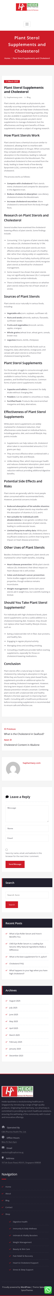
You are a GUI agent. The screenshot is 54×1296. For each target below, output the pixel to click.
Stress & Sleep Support (23, 1269)
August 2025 (14, 1000)
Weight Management (22, 1242)
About (8, 1193)
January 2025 (15, 1048)
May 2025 (13, 1021)
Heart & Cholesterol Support (25, 1262)
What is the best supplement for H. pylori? (28, 956)
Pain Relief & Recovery (23, 1256)
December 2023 (16, 1055)
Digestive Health (20, 1221)
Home (7, 58)
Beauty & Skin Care (21, 1249)
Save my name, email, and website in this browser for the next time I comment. (24, 855)
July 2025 (13, 1007)
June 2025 (13, 1014)
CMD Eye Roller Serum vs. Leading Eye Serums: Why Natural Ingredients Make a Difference (27, 946)
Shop (7, 1214)
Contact (8, 1207)
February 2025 (15, 1042)
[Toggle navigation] (27, 24)
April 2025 (13, 1028)
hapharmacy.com (14, 97)
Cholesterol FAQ (16, 963)
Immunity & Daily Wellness (25, 1228)
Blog (29, 97)
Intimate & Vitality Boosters (25, 1235)
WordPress (26, 1287)
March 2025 (14, 1035)
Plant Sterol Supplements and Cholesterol (31, 58)
